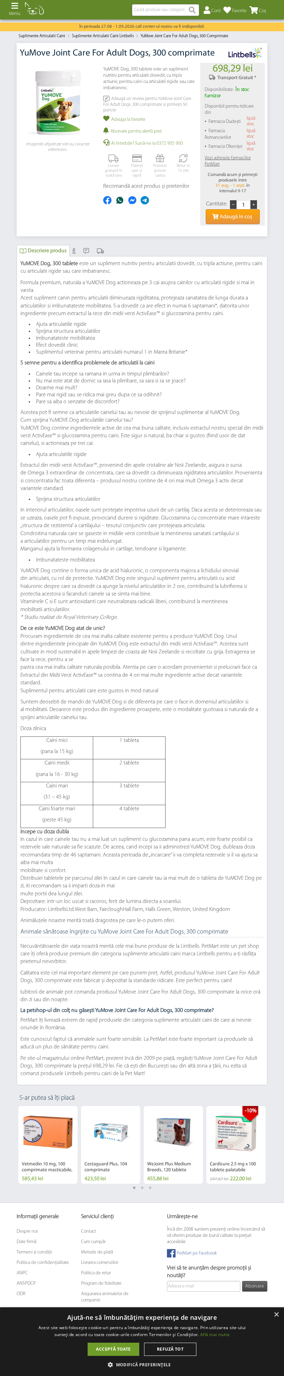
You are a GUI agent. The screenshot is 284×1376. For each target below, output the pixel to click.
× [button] (276, 1314)
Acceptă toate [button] (113, 1349)
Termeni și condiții (34, 1252)
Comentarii (87, 250)
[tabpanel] (48, 1145)
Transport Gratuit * (237, 78)
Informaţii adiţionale (75, 250)
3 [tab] (150, 1188)
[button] (142, 1364)
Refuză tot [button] (170, 1349)
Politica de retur (96, 1273)
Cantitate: (216, 204)
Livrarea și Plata (101, 250)
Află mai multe (215, 1334)
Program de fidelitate (101, 1283)
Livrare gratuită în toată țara (113, 171)
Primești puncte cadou (160, 171)
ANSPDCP (26, 1283)
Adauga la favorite (128, 119)
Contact (88, 1231)
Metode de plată (97, 1252)
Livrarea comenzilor (99, 1262)
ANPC (22, 1273)
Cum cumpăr (93, 1241)
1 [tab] (134, 1188)
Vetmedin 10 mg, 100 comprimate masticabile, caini (47, 1170)
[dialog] (142, 1341)
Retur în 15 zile (183, 168)
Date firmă (26, 1241)
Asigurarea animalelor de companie (104, 1297)
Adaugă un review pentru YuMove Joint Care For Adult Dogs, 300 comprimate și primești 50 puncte (147, 104)
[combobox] (165, 10)
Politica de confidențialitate (43, 1262)
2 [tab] (142, 1188)
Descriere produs (47, 251)
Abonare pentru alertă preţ (136, 131)
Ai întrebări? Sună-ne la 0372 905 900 (147, 143)
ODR (21, 1294)
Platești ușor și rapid (137, 171)
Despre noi (27, 1231)
